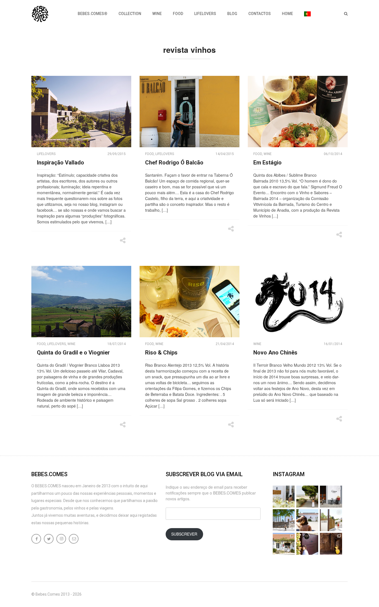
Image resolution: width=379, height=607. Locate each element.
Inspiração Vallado (60, 162)
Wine (157, 13)
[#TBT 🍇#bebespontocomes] (307, 497)
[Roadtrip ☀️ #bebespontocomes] (284, 520)
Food (178, 13)
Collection (129, 13)
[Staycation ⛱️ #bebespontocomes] (331, 520)
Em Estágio (267, 162)
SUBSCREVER (184, 534)
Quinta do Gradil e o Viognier (73, 352)
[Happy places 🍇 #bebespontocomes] (307, 520)
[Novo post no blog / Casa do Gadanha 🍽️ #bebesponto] (284, 497)
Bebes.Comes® (92, 13)
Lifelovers (205, 13)
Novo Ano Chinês (275, 352)
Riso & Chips (161, 352)
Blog (232, 13)
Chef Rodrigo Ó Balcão (174, 162)
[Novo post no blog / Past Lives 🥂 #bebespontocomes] (307, 544)
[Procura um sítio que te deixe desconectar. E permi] (331, 544)
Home (287, 13)
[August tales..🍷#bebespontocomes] (331, 497)
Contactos (259, 13)
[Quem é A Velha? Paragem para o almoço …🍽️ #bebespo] (284, 544)
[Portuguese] (307, 14)
